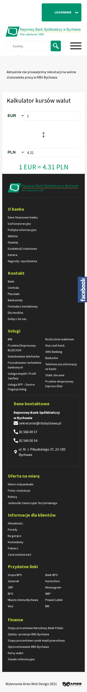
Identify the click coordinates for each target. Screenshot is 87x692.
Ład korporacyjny (19, 224)
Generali (13, 581)
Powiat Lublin (54, 600)
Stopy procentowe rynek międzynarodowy (36, 640)
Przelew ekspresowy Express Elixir (59, 383)
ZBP (10, 587)
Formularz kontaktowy (23, 306)
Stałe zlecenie (54, 375)
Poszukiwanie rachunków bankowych (24, 365)
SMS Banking (53, 352)
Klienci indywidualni (20, 484)
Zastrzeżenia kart (19, 555)
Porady (12, 530)
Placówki (14, 294)
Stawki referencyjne (21, 659)
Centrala (13, 288)
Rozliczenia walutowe (59, 339)
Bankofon (51, 358)
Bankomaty (15, 300)
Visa (10, 606)
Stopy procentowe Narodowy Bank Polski (35, 628)
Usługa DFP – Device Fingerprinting (21, 386)
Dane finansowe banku (23, 217)
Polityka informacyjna (22, 230)
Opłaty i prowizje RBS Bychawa (28, 634)
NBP (48, 594)
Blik (10, 339)
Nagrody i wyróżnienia (22, 261)
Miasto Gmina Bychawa (23, 600)
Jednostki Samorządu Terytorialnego (32, 503)
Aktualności (15, 523)
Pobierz (13, 548)
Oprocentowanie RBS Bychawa (28, 647)
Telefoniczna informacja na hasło (61, 366)
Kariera (12, 255)
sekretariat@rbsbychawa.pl (40, 423)
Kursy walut (15, 653)
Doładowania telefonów (23, 356)
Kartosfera (52, 581)
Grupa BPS (15, 575)
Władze (13, 236)
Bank (11, 281)
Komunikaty (15, 542)
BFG (10, 594)
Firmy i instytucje (19, 490)
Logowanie (58, 14)
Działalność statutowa (22, 249)
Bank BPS (51, 575)
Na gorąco (14, 536)
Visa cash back (55, 345)
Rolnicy (12, 497)
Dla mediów (15, 313)
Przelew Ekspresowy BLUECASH (22, 347)
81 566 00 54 (28, 440)
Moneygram (53, 587)
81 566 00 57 (28, 432)
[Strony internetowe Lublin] (70, 683)
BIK (47, 606)
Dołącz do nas (17, 319)
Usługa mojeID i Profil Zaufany (22, 376)
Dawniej (13, 242)
